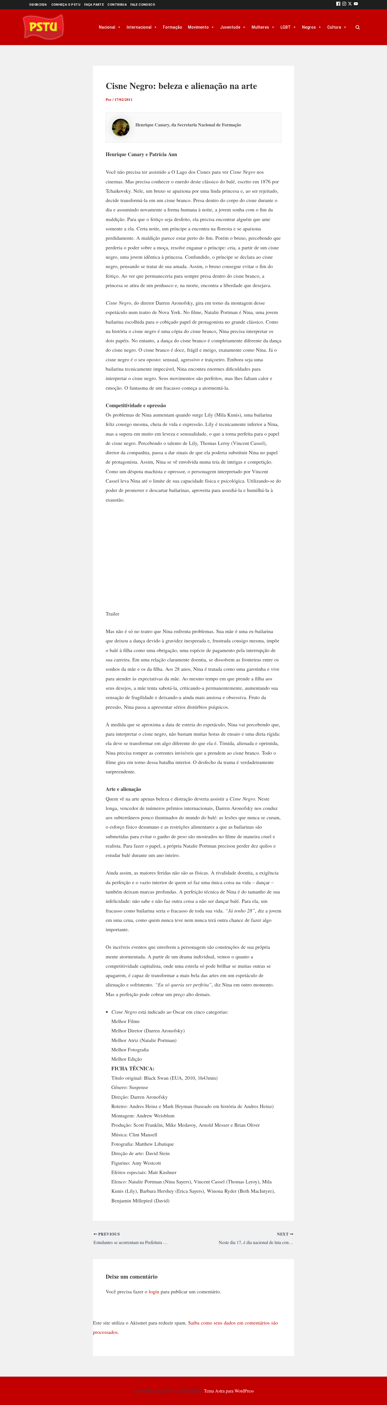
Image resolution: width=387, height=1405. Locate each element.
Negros (309, 27)
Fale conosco (142, 5)
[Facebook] (338, 5)
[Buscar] (357, 27)
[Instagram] (344, 5)
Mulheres (260, 27)
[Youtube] (356, 5)
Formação (172, 27)
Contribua (117, 5)
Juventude (230, 27)
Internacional (139, 27)
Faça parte (94, 5)
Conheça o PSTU (66, 5)
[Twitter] (350, 5)
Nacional (107, 27)
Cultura (334, 27)
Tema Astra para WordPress (229, 1391)
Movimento (198, 27)
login (154, 1291)
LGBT (285, 27)
